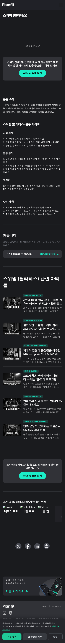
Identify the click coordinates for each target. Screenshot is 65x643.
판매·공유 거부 (35, 636)
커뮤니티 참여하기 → (49, 254)
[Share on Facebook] (28, 546)
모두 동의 (11, 636)
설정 (55, 636)
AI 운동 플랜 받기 (32, 73)
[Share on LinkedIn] (37, 546)
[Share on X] (18, 546)
